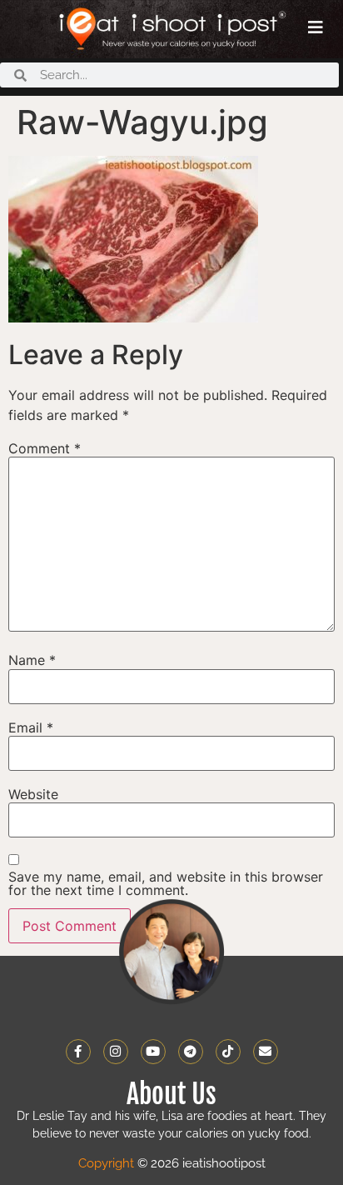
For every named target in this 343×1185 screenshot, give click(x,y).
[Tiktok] (228, 1051)
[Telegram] (190, 1051)
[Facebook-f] (78, 1051)
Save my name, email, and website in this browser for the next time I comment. (165, 883)
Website (33, 794)
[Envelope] (265, 1051)
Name (32, 660)
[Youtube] (153, 1051)
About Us (171, 1094)
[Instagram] (115, 1051)
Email (30, 727)
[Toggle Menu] (315, 27)
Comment (44, 448)
